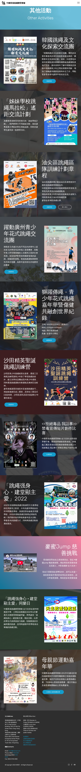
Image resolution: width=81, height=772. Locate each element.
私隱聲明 (25, 736)
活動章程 (49, 81)
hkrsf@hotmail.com (14, 751)
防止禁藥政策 (27, 742)
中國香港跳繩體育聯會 (15, 3)
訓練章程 (49, 207)
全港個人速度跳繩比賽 (53, 692)
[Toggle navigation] (78, 2)
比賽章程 (49, 454)
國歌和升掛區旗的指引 (29, 745)
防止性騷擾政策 (27, 740)
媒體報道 (49, 340)
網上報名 (65, 207)
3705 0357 (16, 753)
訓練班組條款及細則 (29, 738)
